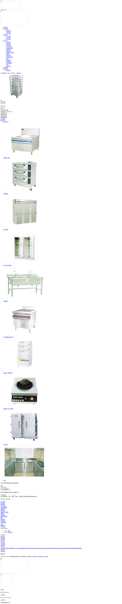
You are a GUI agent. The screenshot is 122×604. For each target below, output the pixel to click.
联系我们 (5, 69)
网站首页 (5, 27)
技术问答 (8, 39)
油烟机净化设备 (10, 52)
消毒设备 (8, 55)
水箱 (7, 64)
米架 (9, 530)
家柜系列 (8, 66)
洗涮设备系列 (9, 48)
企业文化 (8, 30)
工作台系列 (9, 46)
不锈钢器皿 (9, 63)
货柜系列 (8, 49)
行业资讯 (8, 37)
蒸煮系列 (8, 51)
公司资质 (8, 33)
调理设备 (8, 45)
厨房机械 (8, 61)
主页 (8, 73)
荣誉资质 (8, 32)
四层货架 (10, 532)
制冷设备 (8, 60)
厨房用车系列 (9, 57)
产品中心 (5, 40)
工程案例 (5, 67)
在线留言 (8, 70)
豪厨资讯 (5, 34)
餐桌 (7, 58)
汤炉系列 (8, 42)
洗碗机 (8, 54)
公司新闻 (8, 36)
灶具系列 (8, 43)
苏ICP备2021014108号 (43, 556)
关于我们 (5, 29)
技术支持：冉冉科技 (32, 556)
